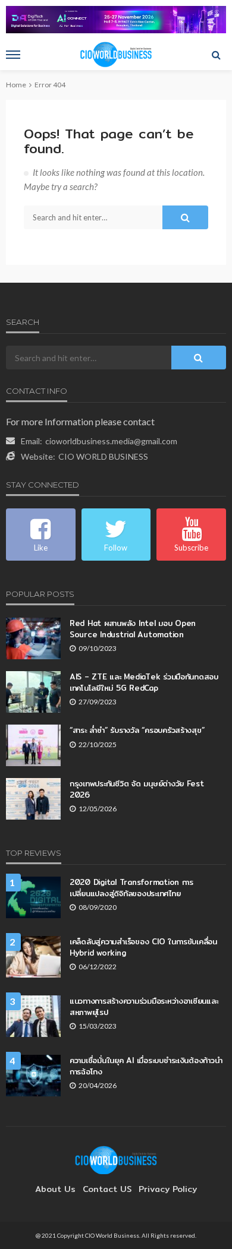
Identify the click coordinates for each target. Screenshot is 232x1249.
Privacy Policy (168, 1189)
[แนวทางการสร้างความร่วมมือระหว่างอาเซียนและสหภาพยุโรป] (33, 1016)
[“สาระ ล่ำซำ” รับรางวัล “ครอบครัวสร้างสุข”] (33, 745)
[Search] (216, 54)
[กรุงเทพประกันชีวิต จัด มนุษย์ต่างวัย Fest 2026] (33, 799)
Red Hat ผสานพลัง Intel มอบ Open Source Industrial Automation (133, 628)
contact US (107, 1189)
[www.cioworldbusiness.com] (116, 1159)
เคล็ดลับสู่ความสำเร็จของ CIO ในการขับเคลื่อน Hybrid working (143, 946)
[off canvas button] (13, 54)
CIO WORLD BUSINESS (103, 456)
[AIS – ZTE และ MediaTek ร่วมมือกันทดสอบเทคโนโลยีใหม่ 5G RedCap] (33, 692)
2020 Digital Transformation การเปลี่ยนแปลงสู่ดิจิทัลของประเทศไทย (131, 887)
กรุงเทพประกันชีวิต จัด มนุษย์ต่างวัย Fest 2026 (137, 788)
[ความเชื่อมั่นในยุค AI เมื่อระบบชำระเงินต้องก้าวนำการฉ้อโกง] (33, 1075)
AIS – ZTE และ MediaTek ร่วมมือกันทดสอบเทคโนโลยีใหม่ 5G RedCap (144, 682)
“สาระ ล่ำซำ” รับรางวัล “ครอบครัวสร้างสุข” (137, 730)
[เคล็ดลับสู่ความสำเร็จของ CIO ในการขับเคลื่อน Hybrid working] (33, 957)
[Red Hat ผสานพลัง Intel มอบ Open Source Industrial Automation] (33, 638)
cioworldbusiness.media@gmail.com (111, 441)
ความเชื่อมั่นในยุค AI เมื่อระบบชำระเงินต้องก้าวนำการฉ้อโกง (146, 1065)
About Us (55, 1189)
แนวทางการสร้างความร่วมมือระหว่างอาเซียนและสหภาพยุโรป (144, 1006)
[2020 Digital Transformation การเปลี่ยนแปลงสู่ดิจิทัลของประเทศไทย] (33, 897)
